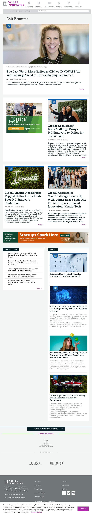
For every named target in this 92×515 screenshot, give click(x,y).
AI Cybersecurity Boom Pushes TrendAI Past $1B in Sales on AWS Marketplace (22, 275)
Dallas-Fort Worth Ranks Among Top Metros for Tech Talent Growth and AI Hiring (21, 282)
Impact (59, 7)
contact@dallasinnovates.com (14, 494)
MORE (81, 89)
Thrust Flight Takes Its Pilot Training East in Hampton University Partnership (23, 270)
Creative (38, 7)
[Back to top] (84, 501)
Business (29, 7)
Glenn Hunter (11, 206)
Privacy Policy (36, 512)
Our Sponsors (40, 493)
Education (49, 7)
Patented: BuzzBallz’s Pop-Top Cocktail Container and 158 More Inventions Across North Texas (23, 263)
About (12, 11)
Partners (28, 11)
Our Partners (39, 497)
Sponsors (19, 11)
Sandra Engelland (55, 210)
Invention (68, 7)
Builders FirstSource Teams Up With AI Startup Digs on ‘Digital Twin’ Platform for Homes (23, 255)
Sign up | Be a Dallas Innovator (45, 501)
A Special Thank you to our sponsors (46, 429)
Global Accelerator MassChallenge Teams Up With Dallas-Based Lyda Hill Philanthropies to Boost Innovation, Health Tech (67, 200)
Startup (78, 7)
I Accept (83, 509)
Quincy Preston (13, 79)
